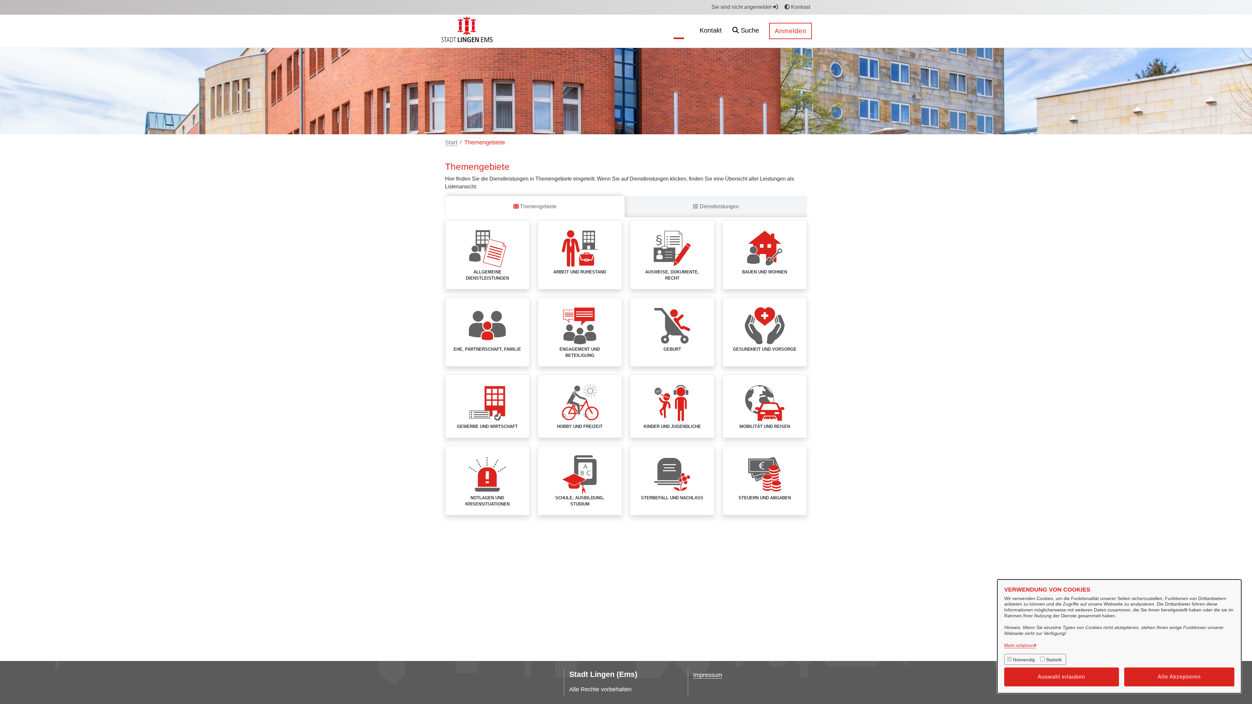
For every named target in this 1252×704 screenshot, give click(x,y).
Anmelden (790, 31)
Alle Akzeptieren (1179, 677)
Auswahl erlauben (1061, 677)
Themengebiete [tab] (538, 206)
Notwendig (1024, 659)
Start (451, 142)
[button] (745, 31)
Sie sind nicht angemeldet (742, 7)
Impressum (707, 675)
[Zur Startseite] (468, 31)
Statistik (1054, 659)
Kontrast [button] (800, 7)
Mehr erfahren (1019, 645)
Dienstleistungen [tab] (718, 206)
